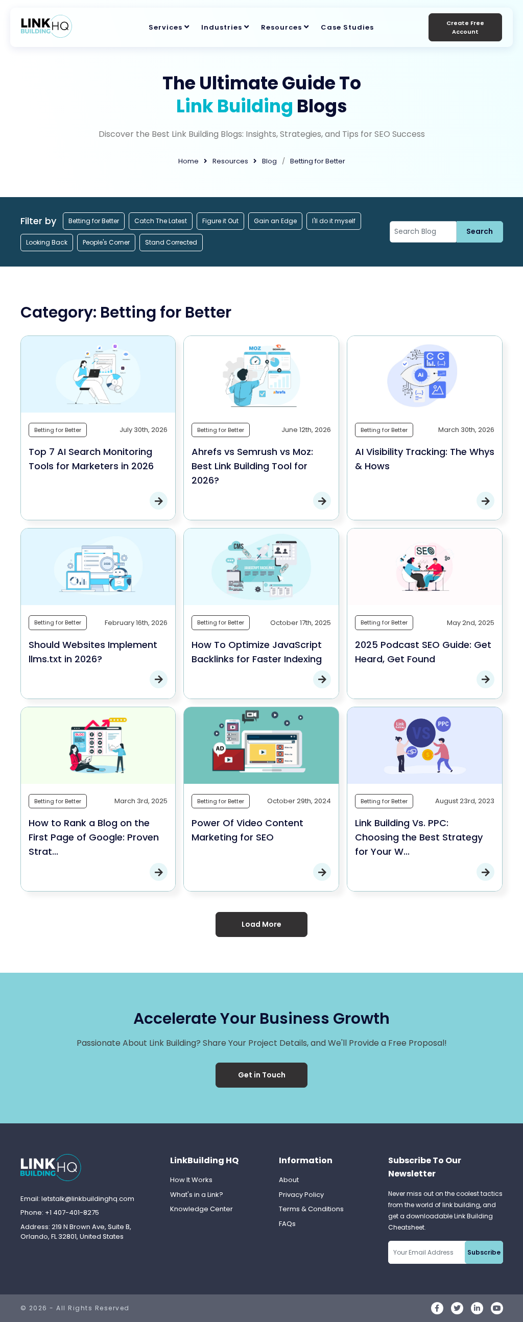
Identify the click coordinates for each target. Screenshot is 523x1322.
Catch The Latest (160, 221)
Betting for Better (93, 221)
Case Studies (347, 27)
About (289, 1180)
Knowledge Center (201, 1209)
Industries (221, 27)
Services (165, 27)
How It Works (191, 1180)
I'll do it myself (333, 221)
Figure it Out (220, 221)
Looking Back (46, 242)
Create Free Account (465, 27)
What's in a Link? (196, 1194)
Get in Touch (262, 1075)
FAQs (287, 1224)
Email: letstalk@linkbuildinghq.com (77, 1199)
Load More (261, 924)
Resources (281, 27)
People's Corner (106, 242)
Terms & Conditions (311, 1209)
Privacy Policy (301, 1194)
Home (188, 161)
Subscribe (484, 1252)
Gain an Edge (275, 221)
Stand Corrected (171, 242)
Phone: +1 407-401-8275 (59, 1212)
